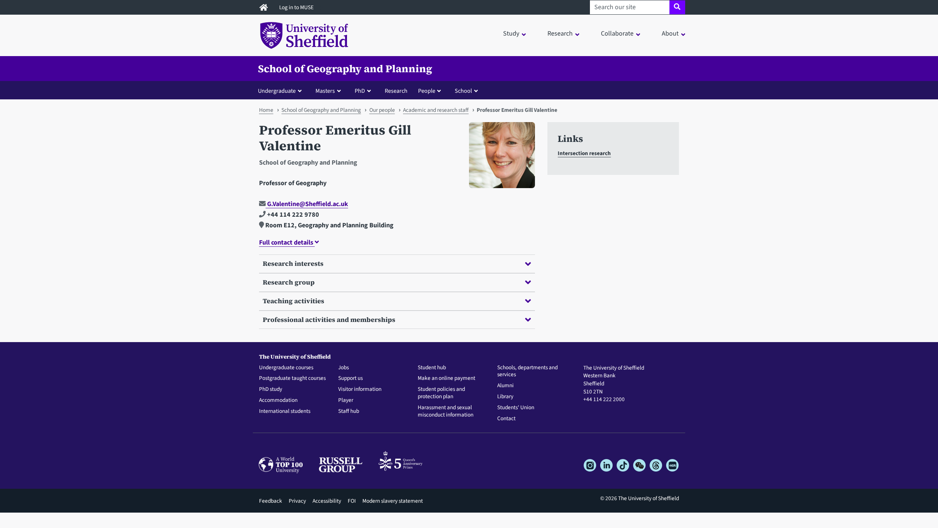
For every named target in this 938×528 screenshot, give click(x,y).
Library (505, 396)
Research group (289, 282)
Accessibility (327, 501)
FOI (352, 501)
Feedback (270, 501)
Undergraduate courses (286, 367)
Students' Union (515, 407)
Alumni (505, 385)
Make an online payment (446, 378)
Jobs (343, 367)
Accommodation (278, 400)
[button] (281, 90)
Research (396, 91)
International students (284, 411)
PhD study (270, 389)
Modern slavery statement (392, 501)
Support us (350, 378)
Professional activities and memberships (329, 319)
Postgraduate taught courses (292, 378)
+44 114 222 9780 (292, 214)
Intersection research (584, 153)
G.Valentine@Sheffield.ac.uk (307, 204)
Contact (506, 418)
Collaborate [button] (617, 33)
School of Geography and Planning (345, 69)
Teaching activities (293, 300)
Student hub (432, 367)
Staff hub (348, 411)
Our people (382, 110)
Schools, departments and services (527, 371)
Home (266, 110)
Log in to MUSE (297, 7)
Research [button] (560, 33)
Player (345, 400)
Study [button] (511, 33)
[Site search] (677, 7)
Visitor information (359, 389)
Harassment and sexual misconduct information (445, 411)
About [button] (670, 33)
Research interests (293, 263)
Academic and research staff (436, 110)
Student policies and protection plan (441, 393)
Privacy (297, 501)
